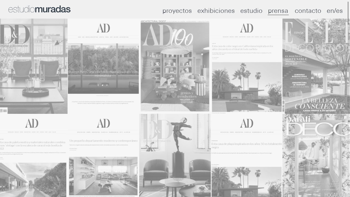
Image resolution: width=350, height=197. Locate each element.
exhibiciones (216, 10)
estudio (251, 10)
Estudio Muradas (39, 9)
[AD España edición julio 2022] (246, 66)
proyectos (177, 10)
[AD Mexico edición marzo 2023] (175, 66)
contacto (308, 10)
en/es (335, 10)
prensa (278, 10)
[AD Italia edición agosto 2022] (103, 66)
